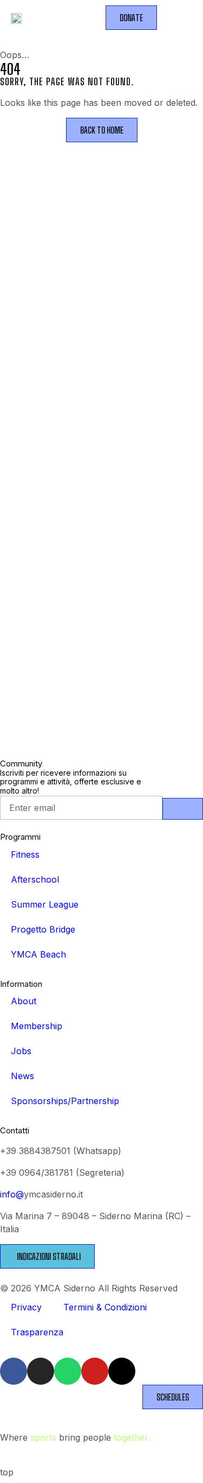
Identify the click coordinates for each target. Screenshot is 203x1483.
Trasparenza (37, 1332)
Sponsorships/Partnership (65, 1100)
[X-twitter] (121, 1371)
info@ (12, 1194)
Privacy (26, 1307)
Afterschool (35, 879)
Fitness (25, 854)
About (23, 1001)
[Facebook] (13, 1371)
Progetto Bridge (43, 929)
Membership (36, 1026)
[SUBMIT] (182, 809)
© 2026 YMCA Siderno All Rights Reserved (89, 1288)
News (22, 1075)
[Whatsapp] (67, 1371)
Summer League (44, 904)
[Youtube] (94, 1371)
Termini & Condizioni (105, 1307)
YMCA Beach (38, 954)
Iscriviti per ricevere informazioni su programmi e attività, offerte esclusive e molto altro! (70, 782)
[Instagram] (40, 1371)
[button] (171, 18)
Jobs (21, 1050)
